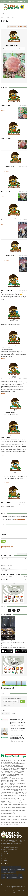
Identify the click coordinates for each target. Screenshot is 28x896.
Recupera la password (7, 546)
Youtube (5, 860)
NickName (3, 527)
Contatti (20, 877)
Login (3, 541)
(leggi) (8, 705)
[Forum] (14, 594)
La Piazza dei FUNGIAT (6, 576)
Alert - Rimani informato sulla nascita (9, 874)
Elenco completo (22, 26)
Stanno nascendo (11, 872)
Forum (8, 17)
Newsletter (4, 872)
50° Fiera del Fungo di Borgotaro (17, 728)
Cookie (14, 892)
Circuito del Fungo (20, 869)
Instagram (5, 858)
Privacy (24, 890)
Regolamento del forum (6, 565)
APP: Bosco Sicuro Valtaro (12, 877)
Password (3, 534)
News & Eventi (4, 869)
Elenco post (4, 570)
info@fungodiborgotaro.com (10, 849)
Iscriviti (22, 701)
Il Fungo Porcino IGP (10, 866)
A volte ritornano (14, 17)
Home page (3, 17)
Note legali (20, 890)
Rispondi (3, 110)
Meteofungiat (4, 579)
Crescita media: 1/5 (7, 688)
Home (3, 866)
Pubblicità (12, 890)
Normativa (18, 866)
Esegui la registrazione (7, 548)
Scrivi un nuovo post (6, 568)
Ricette (3, 877)
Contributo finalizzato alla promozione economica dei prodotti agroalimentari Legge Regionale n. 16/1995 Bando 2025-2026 (18, 720)
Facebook (5, 856)
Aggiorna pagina (12, 26)
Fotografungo (12, 869)
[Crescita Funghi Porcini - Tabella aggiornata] (14, 683)
